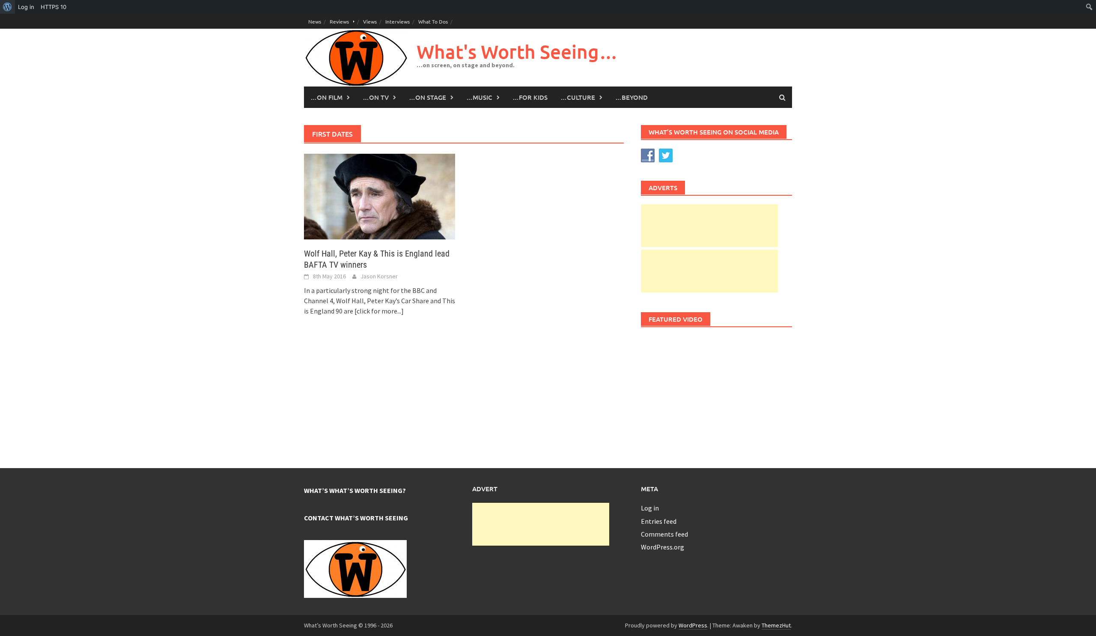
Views (370, 21)
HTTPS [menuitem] (53, 6)
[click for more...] (379, 311)
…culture (577, 97)
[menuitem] (7, 7)
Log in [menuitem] (26, 6)
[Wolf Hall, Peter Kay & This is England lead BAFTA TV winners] (379, 195)
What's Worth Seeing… (517, 51)
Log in (650, 508)
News (314, 21)
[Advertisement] (709, 225)
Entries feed (658, 521)
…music (479, 97)
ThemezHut (776, 625)
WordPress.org (662, 547)
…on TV (376, 97)
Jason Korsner (379, 276)
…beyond (631, 97)
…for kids (530, 97)
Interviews (397, 21)
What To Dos (433, 21)
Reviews (339, 21)
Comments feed (664, 534)
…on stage (427, 97)
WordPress (693, 625)
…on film (326, 97)
